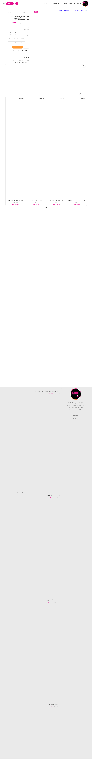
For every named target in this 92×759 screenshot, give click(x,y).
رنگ (28, 38)
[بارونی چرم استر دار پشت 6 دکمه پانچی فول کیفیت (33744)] (63, 650)
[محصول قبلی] (12, 13)
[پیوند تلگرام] (16, 63)
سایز (28, 43)
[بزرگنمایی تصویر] (84, 65)
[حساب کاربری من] (17, 3)
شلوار (14, 202)
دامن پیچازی (22, 60)
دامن (24, 12)
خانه (28, 12)
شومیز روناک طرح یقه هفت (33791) (53, 495)
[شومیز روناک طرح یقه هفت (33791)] (63, 546)
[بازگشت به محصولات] (10, 13)
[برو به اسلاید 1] (46, 207)
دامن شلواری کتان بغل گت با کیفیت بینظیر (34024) (16, 200)
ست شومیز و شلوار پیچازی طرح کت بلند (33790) (51, 704)
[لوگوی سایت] (85, 3)
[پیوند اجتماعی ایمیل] (19, 63)
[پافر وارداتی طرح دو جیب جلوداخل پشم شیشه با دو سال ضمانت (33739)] (63, 442)
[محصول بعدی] (8, 13)
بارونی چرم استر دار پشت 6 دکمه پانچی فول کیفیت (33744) (49, 600)
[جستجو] (4, 3)
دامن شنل (15, 60)
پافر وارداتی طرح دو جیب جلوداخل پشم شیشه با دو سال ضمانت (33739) (47, 391)
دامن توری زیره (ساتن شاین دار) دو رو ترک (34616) (56, 200)
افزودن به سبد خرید (17, 47)
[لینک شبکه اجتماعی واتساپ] (17, 63)
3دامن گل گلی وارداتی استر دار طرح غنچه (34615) (76, 200)
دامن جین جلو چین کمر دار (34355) (36, 200)
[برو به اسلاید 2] (45, 207)
